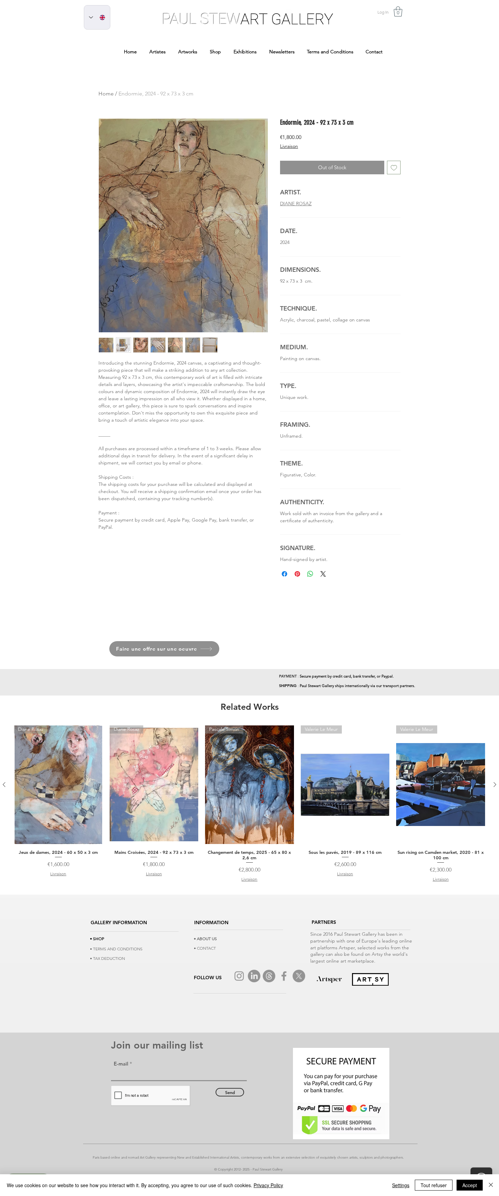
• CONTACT (205, 948)
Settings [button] (400, 1185)
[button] (398, 11)
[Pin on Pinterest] (297, 574)
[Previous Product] (4, 784)
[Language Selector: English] (97, 17)
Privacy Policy (268, 1185)
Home (106, 93)
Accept (469, 1185)
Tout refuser (434, 1185)
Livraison (289, 146)
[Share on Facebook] (284, 574)
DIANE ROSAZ (296, 203)
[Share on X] (323, 574)
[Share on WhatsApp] (310, 574)
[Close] (491, 1185)
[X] (299, 976)
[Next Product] (495, 784)
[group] (249, 803)
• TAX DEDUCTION (107, 958)
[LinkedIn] (254, 976)
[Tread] (269, 976)
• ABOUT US (205, 938)
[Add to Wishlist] (394, 168)
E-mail (121, 1063)
